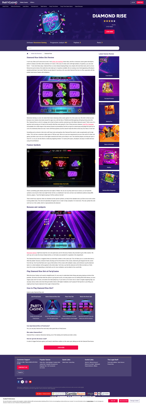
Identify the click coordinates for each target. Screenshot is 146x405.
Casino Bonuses (79, 6)
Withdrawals (97, 364)
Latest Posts (5, 6)
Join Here (109, 32)
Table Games (44, 6)
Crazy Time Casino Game (66, 6)
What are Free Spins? (89, 364)
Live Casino (42, 367)
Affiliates (95, 366)
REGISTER (140, 2)
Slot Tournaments (51, 366)
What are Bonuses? (94, 362)
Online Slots (42, 362)
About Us (87, 362)
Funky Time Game (53, 6)
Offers (32, 2)
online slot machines (57, 61)
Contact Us (23, 367)
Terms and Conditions (112, 362)
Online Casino (24, 2)
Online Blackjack (49, 362)
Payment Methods (89, 366)
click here (53, 388)
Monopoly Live (54, 364)
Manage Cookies (134, 400)
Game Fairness (121, 362)
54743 (82, 387)
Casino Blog (71, 362)
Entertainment (34, 6)
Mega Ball (48, 364)
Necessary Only (124, 400)
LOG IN (133, 2)
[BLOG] (9, 2)
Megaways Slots (43, 366)
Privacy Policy (111, 364)
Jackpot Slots (43, 364)
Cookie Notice (90, 401)
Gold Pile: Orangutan (88, 124)
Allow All (113, 400)
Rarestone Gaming (40, 42)
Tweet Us (20, 372)
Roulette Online (56, 362)
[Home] (27, 53)
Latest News (26, 6)
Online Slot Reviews (15, 6)
